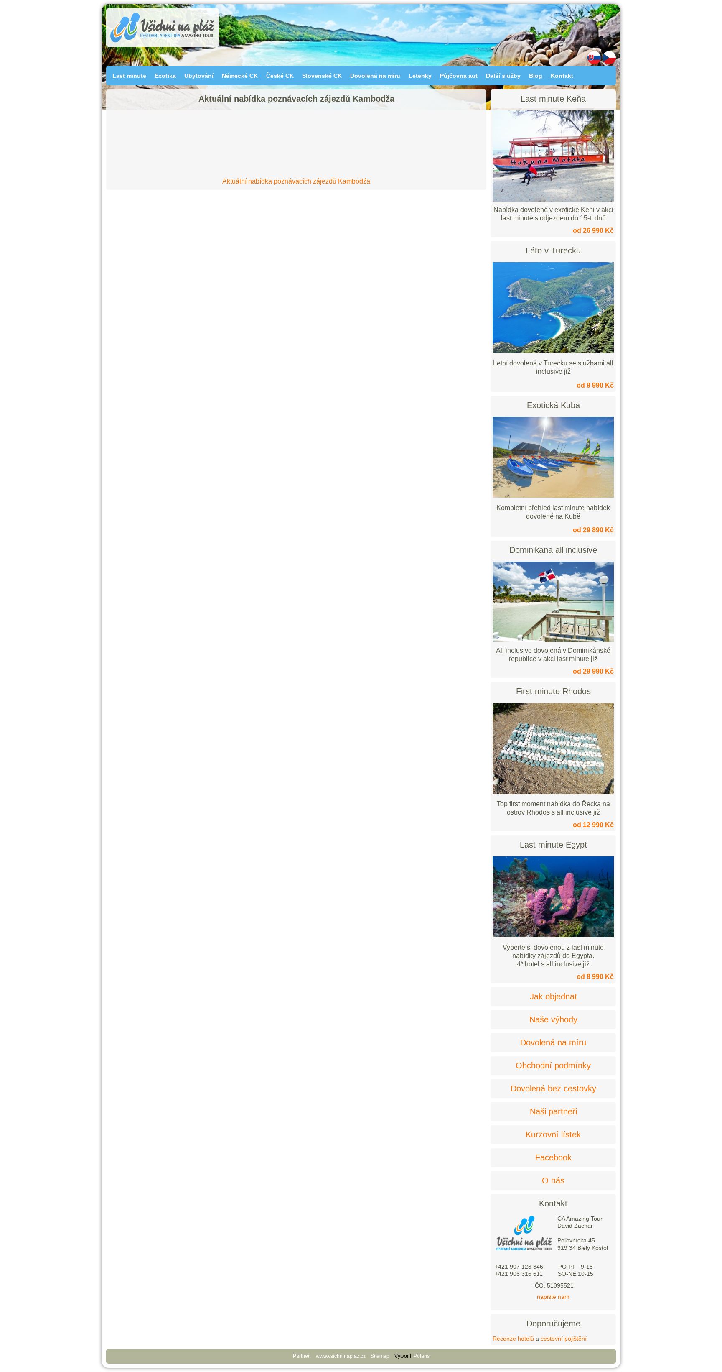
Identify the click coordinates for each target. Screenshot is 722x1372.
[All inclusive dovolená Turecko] (553, 350)
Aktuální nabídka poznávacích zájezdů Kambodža (296, 181)
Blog (535, 75)
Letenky (420, 75)
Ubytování (199, 75)
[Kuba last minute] (553, 495)
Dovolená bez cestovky (553, 1088)
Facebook (553, 1157)
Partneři (302, 1356)
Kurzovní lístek (553, 1134)
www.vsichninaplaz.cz (341, 1356)
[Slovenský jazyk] (594, 62)
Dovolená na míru (375, 75)
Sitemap (380, 1356)
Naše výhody (553, 1019)
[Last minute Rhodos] (553, 792)
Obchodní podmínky (553, 1065)
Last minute (129, 75)
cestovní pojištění (564, 1338)
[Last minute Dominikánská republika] (553, 602)
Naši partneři (553, 1111)
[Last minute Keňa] (553, 156)
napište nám (553, 1296)
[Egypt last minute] (553, 935)
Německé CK (240, 75)
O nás (553, 1180)
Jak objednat (553, 996)
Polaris (422, 1356)
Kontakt (562, 75)
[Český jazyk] (609, 62)
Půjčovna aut (459, 75)
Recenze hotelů (513, 1338)
